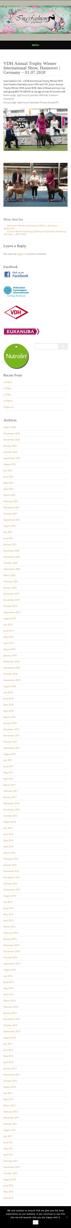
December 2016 (11, 803)
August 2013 (9, 1037)
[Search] (63, 346)
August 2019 (9, 618)
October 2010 (10, 1173)
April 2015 (8, 920)
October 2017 (10, 741)
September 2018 (11, 680)
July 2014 (7, 976)
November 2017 (11, 735)
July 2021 (7, 532)
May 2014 (8, 988)
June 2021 (8, 538)
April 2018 (8, 710)
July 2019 (7, 624)
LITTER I (7, 394)
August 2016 (9, 821)
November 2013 (11, 1019)
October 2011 (10, 1123)
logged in (21, 253)
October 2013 (10, 1025)
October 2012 (10, 1080)
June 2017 (8, 766)
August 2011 (9, 1130)
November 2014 (11, 951)
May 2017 (8, 772)
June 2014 (8, 982)
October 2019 (10, 606)
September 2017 (11, 747)
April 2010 (8, 1197)
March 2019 (9, 649)
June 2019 (8, 630)
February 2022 (10, 501)
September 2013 (11, 1031)
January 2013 (10, 1068)
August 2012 (9, 1086)
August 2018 (9, 686)
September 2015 (11, 889)
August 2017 (9, 754)
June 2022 (8, 476)
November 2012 (11, 1074)
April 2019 (8, 643)
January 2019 (10, 655)
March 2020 (9, 575)
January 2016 (10, 865)
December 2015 (11, 871)
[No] (66, 1217)
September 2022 (11, 458)
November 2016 (11, 809)
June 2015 (8, 908)
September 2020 (11, 569)
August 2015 (9, 895)
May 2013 (8, 1056)
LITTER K (7, 382)
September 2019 (11, 612)
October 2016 (10, 815)
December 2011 (11, 1117)
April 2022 (8, 489)
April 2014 (8, 994)
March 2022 (9, 495)
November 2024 (11, 433)
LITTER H (8, 400)
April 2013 (8, 1062)
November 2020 (11, 556)
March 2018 (9, 717)
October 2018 (10, 673)
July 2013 (7, 1043)
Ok (35, 1222)
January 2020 (10, 587)
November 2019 (11, 599)
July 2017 (7, 760)
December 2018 (11, 661)
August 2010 (9, 1179)
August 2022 (9, 464)
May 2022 (8, 482)
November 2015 (11, 877)
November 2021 (11, 507)
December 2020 (11, 550)
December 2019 (11, 593)
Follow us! (8, 407)
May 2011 (8, 1148)
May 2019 (8, 636)
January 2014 (10, 1013)
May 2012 (8, 1099)
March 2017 (9, 784)
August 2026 (9, 427)
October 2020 (10, 562)
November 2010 (11, 1167)
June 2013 (8, 1050)
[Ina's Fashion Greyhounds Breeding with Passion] (35, 20)
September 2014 (11, 963)
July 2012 (7, 1093)
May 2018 (8, 704)
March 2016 (9, 852)
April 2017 (8, 778)
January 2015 (10, 939)
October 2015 (10, 883)
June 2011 (8, 1142)
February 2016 (10, 858)
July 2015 (7, 902)
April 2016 (8, 846)
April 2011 (8, 1154)
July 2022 (7, 470)
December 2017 (11, 729)
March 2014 (9, 1000)
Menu (35, 45)
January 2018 (10, 723)
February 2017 (10, 791)
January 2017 (10, 797)
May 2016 (8, 840)
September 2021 (11, 519)
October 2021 (10, 513)
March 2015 (9, 926)
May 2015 (8, 914)
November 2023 (11, 439)
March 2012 (9, 1105)
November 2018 (11, 667)
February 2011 (10, 1160)
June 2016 (8, 834)
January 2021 (10, 544)
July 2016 (7, 828)
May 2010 (8, 1191)
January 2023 (10, 445)
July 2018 (7, 692)
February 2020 (10, 581)
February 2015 (10, 932)
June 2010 (8, 1185)
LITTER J (7, 388)
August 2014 (9, 969)
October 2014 (10, 957)
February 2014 (10, 1006)
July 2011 (7, 1136)
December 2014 (11, 945)
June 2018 (8, 698)
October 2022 (10, 452)
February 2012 (10, 1111)
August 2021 (9, 525)
